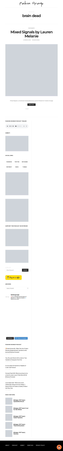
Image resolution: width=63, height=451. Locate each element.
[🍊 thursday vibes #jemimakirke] (22, 319)
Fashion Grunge (36, 39)
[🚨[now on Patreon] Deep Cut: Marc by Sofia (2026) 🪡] (22, 332)
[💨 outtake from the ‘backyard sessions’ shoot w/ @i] (22, 326)
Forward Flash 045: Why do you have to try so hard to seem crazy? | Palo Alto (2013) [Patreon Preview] (16, 375)
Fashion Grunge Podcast (13, 344)
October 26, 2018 (27, 39)
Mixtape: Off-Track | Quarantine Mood (19, 400)
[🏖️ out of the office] (11, 305)
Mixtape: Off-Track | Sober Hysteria (19, 417)
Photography (31, 28)
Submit (22, 445)
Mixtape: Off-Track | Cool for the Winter (20, 408)
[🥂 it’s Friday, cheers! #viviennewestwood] (22, 312)
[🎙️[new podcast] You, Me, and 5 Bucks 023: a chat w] (11, 319)
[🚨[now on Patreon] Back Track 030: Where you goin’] (11, 332)
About (7, 445)
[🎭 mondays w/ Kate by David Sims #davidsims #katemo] (11, 312)
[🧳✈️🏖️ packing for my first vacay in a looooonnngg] (22, 305)
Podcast (15, 445)
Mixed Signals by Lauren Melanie (31, 34)
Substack (30, 445)
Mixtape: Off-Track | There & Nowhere (19, 425)
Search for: (8, 267)
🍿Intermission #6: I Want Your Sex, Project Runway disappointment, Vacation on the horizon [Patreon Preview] (16, 350)
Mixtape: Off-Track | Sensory (19, 433)
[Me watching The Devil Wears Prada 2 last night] (11, 326)
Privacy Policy (40, 445)
